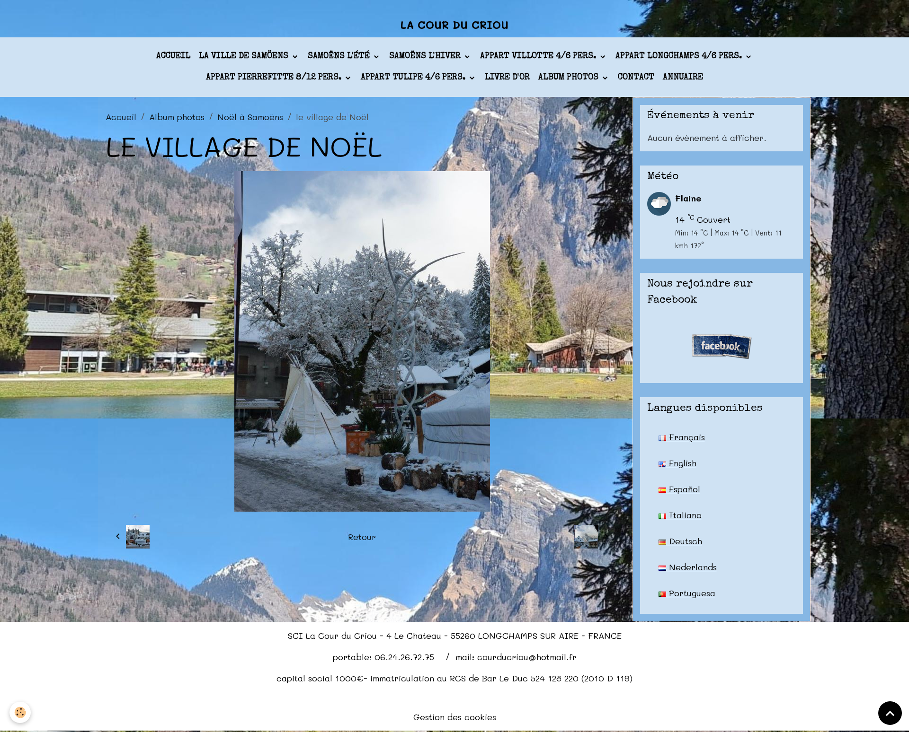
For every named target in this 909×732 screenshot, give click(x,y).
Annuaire (683, 77)
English (681, 463)
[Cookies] (20, 712)
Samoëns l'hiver (426, 56)
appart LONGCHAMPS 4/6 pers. (679, 56)
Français (685, 437)
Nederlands (691, 567)
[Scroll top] (890, 713)
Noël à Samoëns (250, 116)
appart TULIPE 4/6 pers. (414, 77)
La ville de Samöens (245, 56)
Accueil (173, 56)
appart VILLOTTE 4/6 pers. (539, 56)
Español (683, 489)
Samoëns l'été (340, 56)
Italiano (684, 515)
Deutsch (684, 541)
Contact (636, 77)
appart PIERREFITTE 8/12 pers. (275, 77)
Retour (362, 536)
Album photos (569, 77)
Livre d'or (507, 77)
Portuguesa (690, 593)
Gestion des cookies (454, 717)
